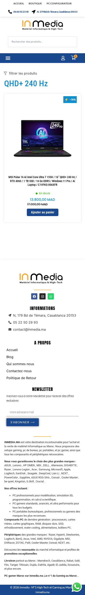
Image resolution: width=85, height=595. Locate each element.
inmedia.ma (42, 592)
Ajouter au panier (42, 212)
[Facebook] (34, 296)
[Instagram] (42, 296)
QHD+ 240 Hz (26, 83)
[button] (8, 58)
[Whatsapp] (51, 296)
